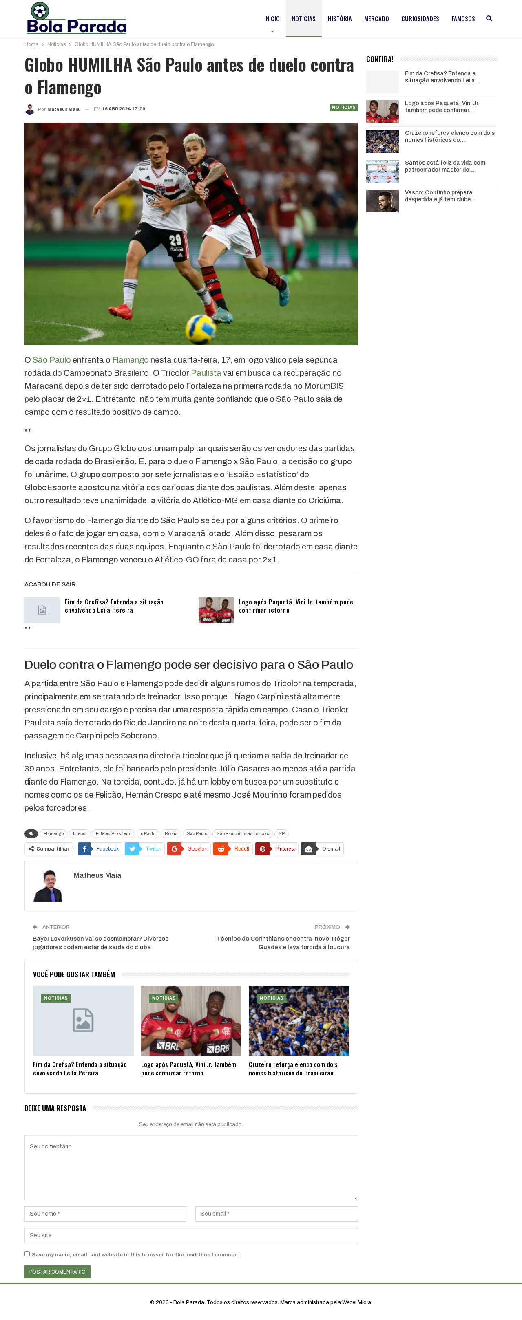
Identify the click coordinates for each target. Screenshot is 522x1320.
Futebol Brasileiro (113, 833)
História (340, 18)
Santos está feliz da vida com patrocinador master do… (445, 166)
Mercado (376, 18)
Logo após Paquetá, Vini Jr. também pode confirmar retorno (296, 605)
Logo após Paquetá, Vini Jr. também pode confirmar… (442, 106)
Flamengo (130, 359)
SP (282, 833)
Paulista (206, 372)
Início (272, 18)
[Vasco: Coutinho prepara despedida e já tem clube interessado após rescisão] (382, 201)
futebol (79, 833)
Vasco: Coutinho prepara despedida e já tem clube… (440, 196)
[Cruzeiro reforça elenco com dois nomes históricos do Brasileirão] (299, 1021)
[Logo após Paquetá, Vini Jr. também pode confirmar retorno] (216, 610)
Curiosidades (420, 18)
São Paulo (52, 359)
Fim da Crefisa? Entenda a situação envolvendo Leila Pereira (114, 605)
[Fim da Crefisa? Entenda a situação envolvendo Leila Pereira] (42, 610)
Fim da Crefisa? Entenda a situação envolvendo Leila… (442, 77)
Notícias (304, 18)
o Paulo (148, 833)
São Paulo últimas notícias (243, 833)
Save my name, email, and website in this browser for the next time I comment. (137, 1255)
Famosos (463, 18)
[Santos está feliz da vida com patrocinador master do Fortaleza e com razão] (382, 171)
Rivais (171, 833)
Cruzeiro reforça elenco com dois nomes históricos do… (450, 136)
